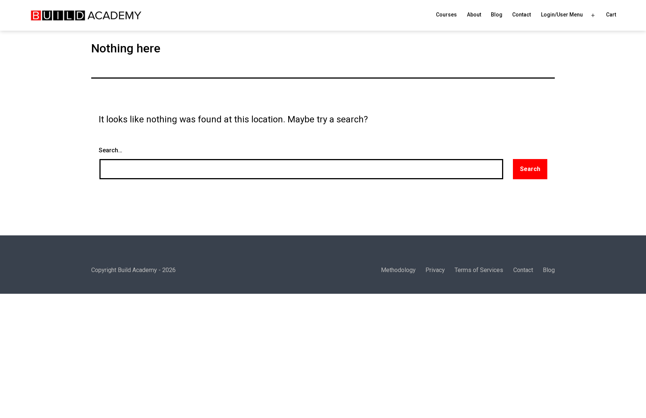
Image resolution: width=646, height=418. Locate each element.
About (474, 15)
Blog (496, 15)
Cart (611, 15)
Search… (110, 150)
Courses (446, 15)
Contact (521, 15)
